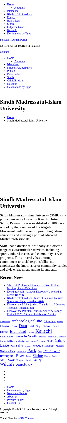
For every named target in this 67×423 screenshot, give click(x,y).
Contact (4, 51)
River (20, 355)
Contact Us (13, 403)
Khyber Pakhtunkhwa (19, 14)
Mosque (38, 345)
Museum (60, 345)
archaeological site (26, 321)
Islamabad (13, 10)
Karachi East (6, 336)
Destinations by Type (19, 33)
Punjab (11, 17)
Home (10, 4)
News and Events (17, 393)
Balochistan (13, 20)
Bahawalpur (50, 321)
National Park (7, 351)
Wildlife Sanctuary (16, 364)
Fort (31, 326)
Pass (40, 351)
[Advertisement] (33, 158)
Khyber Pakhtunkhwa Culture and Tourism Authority (22, 341)
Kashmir (12, 30)
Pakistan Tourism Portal (13, 39)
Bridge (60, 322)
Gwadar (56, 326)
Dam (23, 325)
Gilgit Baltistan (15, 27)
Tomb (28, 360)
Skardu (47, 356)
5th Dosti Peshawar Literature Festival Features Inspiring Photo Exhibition (33, 287)
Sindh (10, 23)
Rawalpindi (7, 355)
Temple (19, 360)
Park (31, 350)
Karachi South (25, 336)
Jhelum (31, 332)
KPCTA (50, 341)
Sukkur (3, 360)
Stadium (55, 356)
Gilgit (38, 326)
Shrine (38, 355)
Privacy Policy (15, 399)
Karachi (43, 331)
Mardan (28, 346)
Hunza (4, 331)
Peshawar (51, 350)
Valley (37, 360)
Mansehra (17, 345)
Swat (11, 360)
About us (19, 7)
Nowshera (21, 351)
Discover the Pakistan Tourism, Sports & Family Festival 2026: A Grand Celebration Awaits (34, 312)
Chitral (14, 326)
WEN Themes (26, 418)
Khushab (42, 337)
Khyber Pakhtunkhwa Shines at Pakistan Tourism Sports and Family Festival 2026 (35, 299)
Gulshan (47, 326)
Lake (4, 345)
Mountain (49, 345)
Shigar (28, 356)
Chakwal (5, 326)
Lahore (60, 340)
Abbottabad (5, 321)
